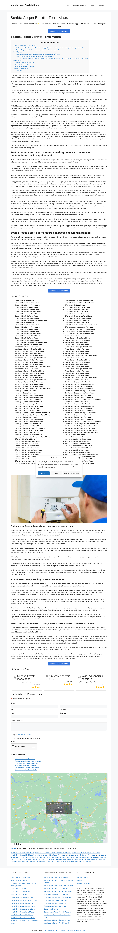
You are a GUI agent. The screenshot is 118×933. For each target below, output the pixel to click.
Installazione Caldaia (79, 5)
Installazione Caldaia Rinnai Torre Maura (45, 857)
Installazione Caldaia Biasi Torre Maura (24, 855)
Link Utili (18, 71)
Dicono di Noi (17, 60)
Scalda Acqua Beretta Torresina (26, 765)
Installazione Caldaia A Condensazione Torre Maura (53, 853)
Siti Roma (62, 930)
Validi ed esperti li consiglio (24, 66)
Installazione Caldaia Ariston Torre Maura (86, 853)
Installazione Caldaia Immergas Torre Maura (75, 857)
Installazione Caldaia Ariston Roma (23, 918)
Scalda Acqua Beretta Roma (25, 759)
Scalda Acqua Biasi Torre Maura (35, 859)
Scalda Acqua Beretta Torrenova (26, 763)
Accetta (43, 473)
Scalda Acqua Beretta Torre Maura (24, 46)
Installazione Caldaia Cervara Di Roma (57, 920)
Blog (92, 5)
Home (68, 5)
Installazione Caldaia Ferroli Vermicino (57, 923)
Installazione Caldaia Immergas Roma (24, 900)
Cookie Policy (59, 807)
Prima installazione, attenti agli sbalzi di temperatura (35, 56)
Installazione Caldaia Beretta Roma (23, 906)
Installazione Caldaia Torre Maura (22, 853)
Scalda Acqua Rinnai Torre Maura (83, 859)
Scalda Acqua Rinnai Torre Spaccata (56, 894)
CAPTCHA (14, 742)
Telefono (63, 713)
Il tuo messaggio (17, 721)
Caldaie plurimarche (51, 909)
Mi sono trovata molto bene (24, 62)
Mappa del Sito (82, 877)
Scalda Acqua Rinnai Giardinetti (55, 906)
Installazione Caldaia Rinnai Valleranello (58, 891)
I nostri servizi (17, 52)
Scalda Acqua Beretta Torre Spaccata (28, 761)
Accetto (59, 811)
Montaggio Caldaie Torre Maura (36, 861)
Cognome (63, 709)
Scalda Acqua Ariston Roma (20, 891)
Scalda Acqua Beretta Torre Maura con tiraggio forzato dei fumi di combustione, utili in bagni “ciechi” (48, 48)
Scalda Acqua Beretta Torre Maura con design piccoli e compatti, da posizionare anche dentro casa (53, 58)
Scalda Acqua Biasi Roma (19, 888)
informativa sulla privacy (23, 735)
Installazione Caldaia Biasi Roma (22, 915)
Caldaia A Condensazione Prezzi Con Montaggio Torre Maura (69, 861)
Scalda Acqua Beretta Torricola (26, 770)
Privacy (79, 880)
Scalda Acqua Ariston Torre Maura (59, 859)
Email (13, 713)
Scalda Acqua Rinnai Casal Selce (55, 903)
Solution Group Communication (76, 930)
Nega (56, 473)
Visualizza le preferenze (71, 473)
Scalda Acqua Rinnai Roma (20, 894)
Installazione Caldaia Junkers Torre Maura (81, 855)
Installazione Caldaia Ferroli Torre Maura (52, 855)
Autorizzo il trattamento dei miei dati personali (26, 738)
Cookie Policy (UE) (83, 883)
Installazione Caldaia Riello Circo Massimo (58, 885)
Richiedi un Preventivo (59, 31)
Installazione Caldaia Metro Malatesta (57, 888)
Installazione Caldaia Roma (25, 5)
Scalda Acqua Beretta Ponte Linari (56, 900)
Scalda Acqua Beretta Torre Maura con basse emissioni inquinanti (36, 50)
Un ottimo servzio (21, 64)
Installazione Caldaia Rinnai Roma (22, 903)
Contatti (101, 5)
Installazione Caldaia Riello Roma (22, 897)
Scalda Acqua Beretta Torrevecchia (27, 768)
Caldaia (13, 848)
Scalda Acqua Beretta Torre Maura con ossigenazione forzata (38, 54)
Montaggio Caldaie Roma (19, 880)
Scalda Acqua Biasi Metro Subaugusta (57, 897)
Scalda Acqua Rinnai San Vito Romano (57, 912)
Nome (12, 709)
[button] (79, 458)
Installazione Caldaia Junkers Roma (23, 909)
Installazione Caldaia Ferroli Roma (22, 912)
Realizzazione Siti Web (51, 930)
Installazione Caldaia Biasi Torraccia (56, 877)
